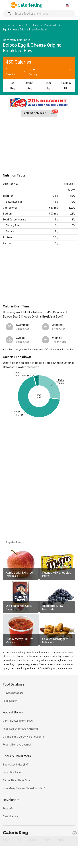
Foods (20, 25)
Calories (8, 183)
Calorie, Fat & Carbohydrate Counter (24, 736)
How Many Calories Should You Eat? (24, 788)
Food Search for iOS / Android (20, 728)
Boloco (34, 25)
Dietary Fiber (13, 225)
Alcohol (7, 243)
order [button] (32, 69)
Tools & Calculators (17, 756)
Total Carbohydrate (14, 219)
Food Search (10, 700)
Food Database (13, 684)
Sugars (10, 231)
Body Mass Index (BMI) (16, 764)
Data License (10, 816)
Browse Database (13, 692)
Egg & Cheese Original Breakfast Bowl (25, 29)
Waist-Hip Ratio (12, 772)
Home (6, 25)
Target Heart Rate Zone (16, 780)
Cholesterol (10, 207)
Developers (11, 800)
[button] (69, 5)
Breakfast (50, 25)
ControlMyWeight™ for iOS (18, 720)
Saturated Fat (14, 201)
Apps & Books (13, 712)
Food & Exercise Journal (17, 744)
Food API (8, 808)
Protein (7, 237)
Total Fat (8, 195)
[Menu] (5, 5)
